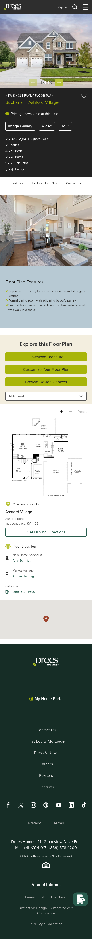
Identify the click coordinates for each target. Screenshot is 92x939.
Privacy (34, 823)
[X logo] (20, 805)
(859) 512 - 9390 (24, 591)
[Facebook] (8, 805)
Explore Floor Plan (44, 183)
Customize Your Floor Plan (46, 369)
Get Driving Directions (46, 532)
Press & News (46, 752)
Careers (46, 764)
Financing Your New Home (46, 897)
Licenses (46, 786)
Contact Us (73, 183)
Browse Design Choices (46, 382)
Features (17, 183)
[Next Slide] (59, 82)
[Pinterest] (46, 805)
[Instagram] (33, 805)
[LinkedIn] (71, 805)
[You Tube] (58, 805)
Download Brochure (46, 357)
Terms (58, 823)
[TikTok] (84, 805)
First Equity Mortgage (46, 741)
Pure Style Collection (46, 923)
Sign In (62, 7)
